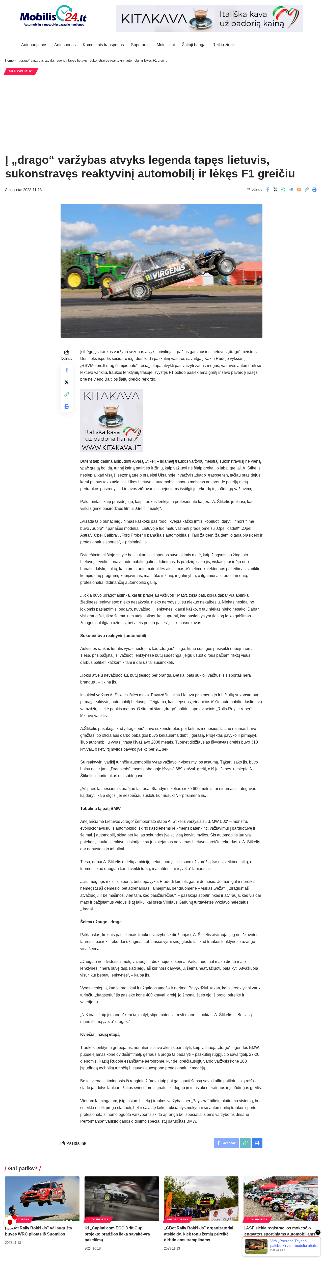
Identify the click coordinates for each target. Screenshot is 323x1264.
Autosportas (21, 71)
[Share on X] (275, 190)
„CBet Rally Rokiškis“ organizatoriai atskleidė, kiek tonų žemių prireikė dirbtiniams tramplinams (198, 1234)
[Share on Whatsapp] (283, 190)
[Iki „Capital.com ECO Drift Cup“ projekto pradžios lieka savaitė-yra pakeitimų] (122, 1198)
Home (9, 60)
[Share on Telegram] (290, 190)
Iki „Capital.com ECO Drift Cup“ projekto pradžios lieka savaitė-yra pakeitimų (117, 1234)
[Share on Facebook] (267, 190)
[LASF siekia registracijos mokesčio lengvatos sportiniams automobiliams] (281, 1198)
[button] (306, 190)
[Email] (298, 190)
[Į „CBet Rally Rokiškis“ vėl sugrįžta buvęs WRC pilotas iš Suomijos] (42, 1198)
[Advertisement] (161, 114)
